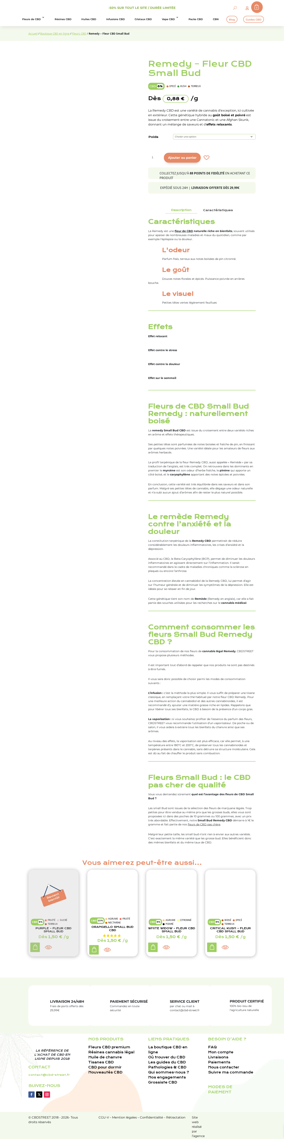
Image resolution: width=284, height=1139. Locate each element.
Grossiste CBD (162, 1082)
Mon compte (220, 1052)
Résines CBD (63, 19)
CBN (216, 19)
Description (181, 210)
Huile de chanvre (105, 1057)
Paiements (219, 1062)
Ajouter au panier (182, 158)
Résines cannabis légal (111, 1052)
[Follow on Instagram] (47, 1094)
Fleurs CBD (79, 33)
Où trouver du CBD (166, 1057)
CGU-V (104, 1117)
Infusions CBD (115, 19)
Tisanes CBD (101, 1062)
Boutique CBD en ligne (55, 33)
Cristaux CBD (143, 19)
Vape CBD (168, 19)
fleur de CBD (184, 231)
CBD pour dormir (105, 1067)
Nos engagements (167, 1077)
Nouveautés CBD (105, 1072)
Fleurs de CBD (31, 19)
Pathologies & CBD (167, 1067)
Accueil (33, 33)
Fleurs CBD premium (109, 1047)
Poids (153, 137)
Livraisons (218, 1057)
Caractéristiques (218, 210)
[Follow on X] (39, 1094)
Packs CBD (196, 19)
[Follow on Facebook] (31, 1094)
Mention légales (124, 1117)
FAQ (212, 1047)
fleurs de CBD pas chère (204, 824)
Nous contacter (223, 1067)
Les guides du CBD (167, 1062)
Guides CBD (253, 19)
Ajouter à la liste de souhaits (206, 157)
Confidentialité (151, 1117)
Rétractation (175, 1117)
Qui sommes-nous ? (168, 1072)
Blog (232, 19)
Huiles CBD (88, 19)
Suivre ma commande (230, 1072)
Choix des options (94, 951)
